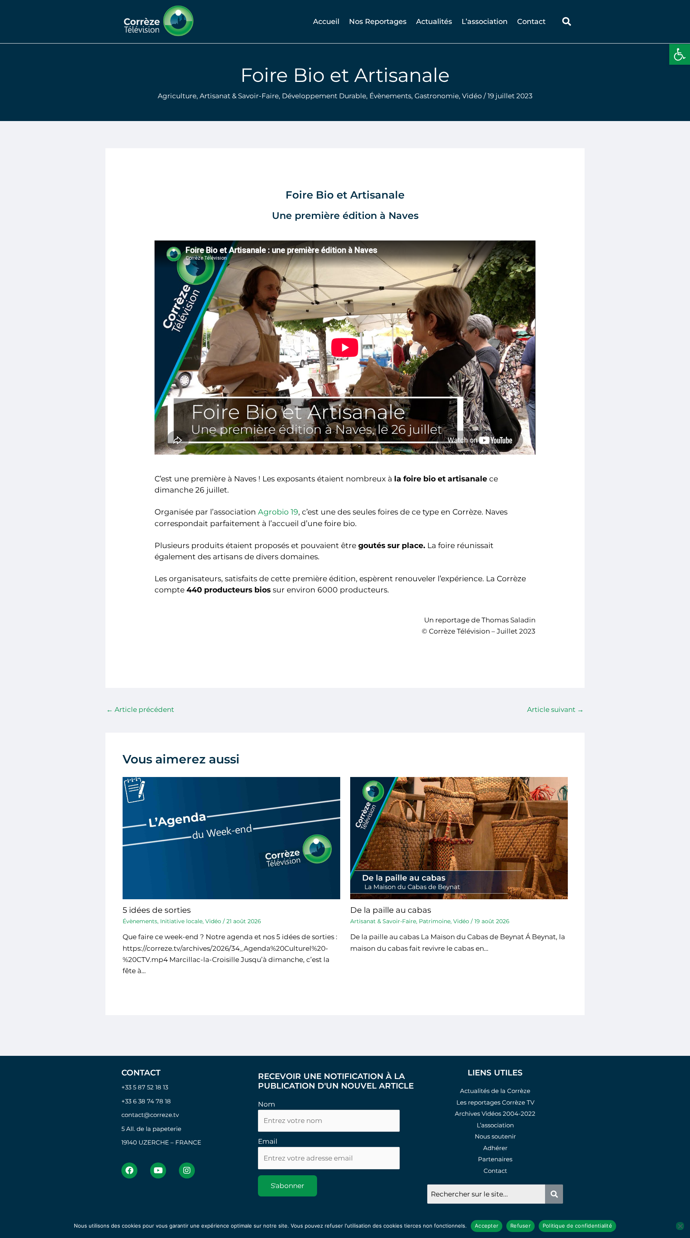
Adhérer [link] (495, 1148)
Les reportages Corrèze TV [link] (495, 1102)
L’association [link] (485, 21)
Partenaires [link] (495, 1159)
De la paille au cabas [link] (390, 910)
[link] (679, 54)
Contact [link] (531, 21)
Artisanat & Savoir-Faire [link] (239, 96)
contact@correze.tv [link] (150, 1115)
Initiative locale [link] (181, 921)
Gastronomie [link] (436, 96)
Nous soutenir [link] (495, 1136)
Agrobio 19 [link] (278, 512)
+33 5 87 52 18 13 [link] (144, 1087)
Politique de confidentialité (577, 1225)
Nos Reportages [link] (377, 21)
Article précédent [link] (140, 709)
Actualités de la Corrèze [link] (495, 1091)
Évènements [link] (390, 96)
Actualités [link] (434, 21)
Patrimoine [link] (434, 921)
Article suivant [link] (555, 709)
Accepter (486, 1225)
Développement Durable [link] (324, 96)
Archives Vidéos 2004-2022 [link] (495, 1113)
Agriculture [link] (177, 96)
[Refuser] (680, 1226)
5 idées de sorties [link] (157, 910)
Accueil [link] (326, 21)
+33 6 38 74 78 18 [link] (146, 1101)
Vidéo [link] (472, 96)
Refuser (520, 1225)
